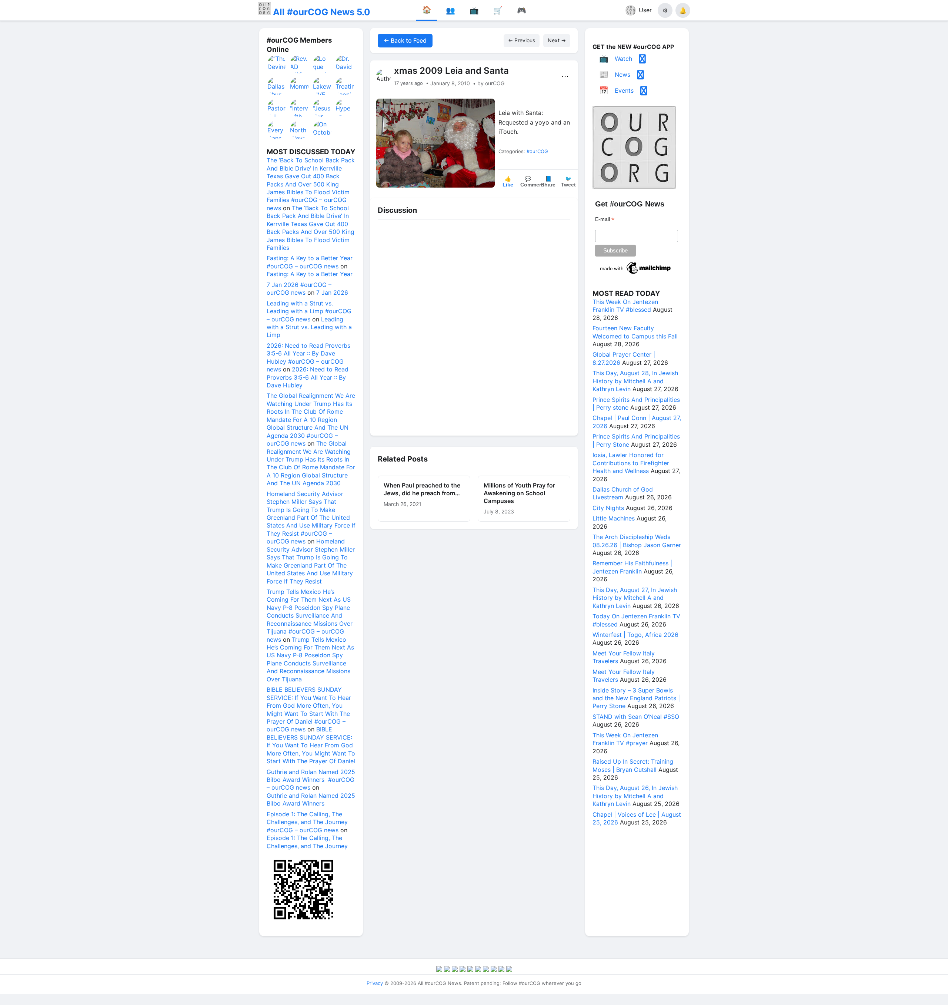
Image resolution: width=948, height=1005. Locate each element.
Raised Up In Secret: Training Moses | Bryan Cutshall (632, 765)
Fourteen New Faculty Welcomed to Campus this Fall (635, 332)
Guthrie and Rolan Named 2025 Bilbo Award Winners (311, 799)
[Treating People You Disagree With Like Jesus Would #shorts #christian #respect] (345, 86)
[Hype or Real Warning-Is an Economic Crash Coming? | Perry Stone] (345, 108)
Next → (557, 40)
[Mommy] (299, 86)
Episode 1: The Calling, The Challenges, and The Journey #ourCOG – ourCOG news (307, 822)
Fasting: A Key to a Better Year (310, 274)
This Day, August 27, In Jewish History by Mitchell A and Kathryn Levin (634, 597)
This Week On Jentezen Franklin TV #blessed (625, 305)
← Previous (521, 40)
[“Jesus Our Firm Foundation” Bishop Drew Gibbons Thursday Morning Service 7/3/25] (322, 108)
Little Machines (613, 518)
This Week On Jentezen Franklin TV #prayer (625, 739)
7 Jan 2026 (332, 292)
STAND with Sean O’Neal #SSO (635, 716)
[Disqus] (474, 325)
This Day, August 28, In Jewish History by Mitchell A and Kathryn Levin (635, 381)
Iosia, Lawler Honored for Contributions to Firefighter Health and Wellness (630, 463)
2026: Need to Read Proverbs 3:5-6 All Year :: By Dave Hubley (307, 377)
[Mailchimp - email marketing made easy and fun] (636, 274)
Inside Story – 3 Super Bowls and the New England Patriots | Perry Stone (636, 698)
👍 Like (508, 182)
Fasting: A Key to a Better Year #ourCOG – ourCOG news (310, 262)
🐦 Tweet (568, 182)
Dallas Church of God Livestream (622, 493)
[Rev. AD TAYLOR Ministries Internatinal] (299, 64)
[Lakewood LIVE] (322, 86)
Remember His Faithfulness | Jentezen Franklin (632, 567)
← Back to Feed (405, 40)
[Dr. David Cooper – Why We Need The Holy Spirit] (345, 64)
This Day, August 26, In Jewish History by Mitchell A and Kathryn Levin (635, 795)
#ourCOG (537, 151)
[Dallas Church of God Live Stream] (277, 86)
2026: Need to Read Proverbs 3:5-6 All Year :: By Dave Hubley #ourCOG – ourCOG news (308, 357)
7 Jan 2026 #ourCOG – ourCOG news (299, 288)
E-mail (604, 219)
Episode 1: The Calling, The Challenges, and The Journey (307, 841)
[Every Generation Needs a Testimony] (277, 129)
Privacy (375, 983)
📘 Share (548, 182)
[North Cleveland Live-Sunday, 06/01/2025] (299, 129)
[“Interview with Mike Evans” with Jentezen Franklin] (299, 108)
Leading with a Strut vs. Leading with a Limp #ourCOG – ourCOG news (309, 311)
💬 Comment (529, 182)
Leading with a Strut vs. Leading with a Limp (309, 327)
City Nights (608, 508)
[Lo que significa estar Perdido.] (322, 64)
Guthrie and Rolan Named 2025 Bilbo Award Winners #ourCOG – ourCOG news (311, 779)
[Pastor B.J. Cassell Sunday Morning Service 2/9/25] (277, 108)
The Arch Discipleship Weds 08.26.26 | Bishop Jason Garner (636, 540)
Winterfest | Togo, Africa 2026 (635, 634)
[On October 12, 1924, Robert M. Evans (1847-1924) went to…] (322, 129)
